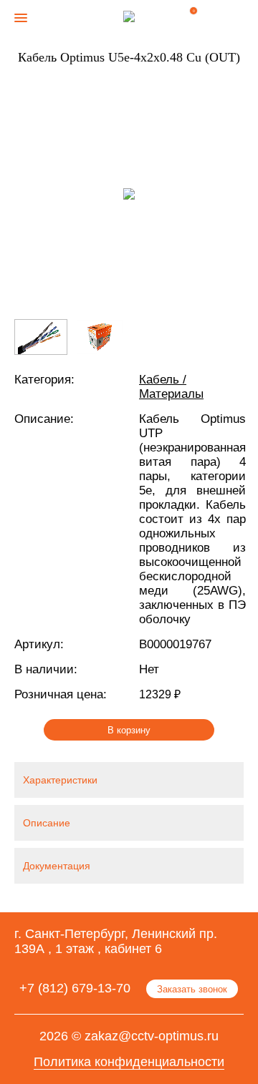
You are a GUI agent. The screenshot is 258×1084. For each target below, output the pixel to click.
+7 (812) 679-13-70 (74, 988)
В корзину (129, 730)
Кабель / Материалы (171, 387)
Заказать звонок (192, 989)
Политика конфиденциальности (129, 1062)
